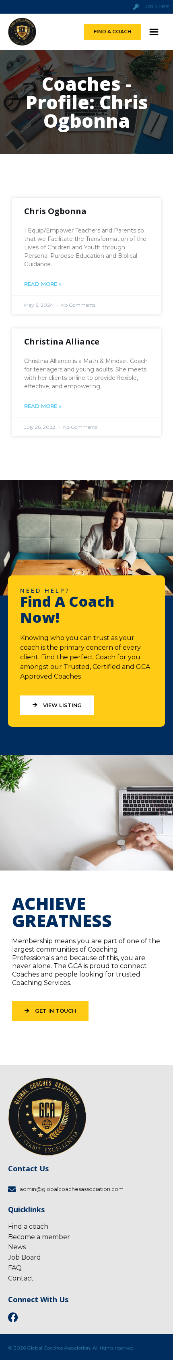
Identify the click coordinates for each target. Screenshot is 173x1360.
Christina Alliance (61, 341)
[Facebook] (13, 1317)
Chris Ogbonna (55, 211)
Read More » (43, 284)
